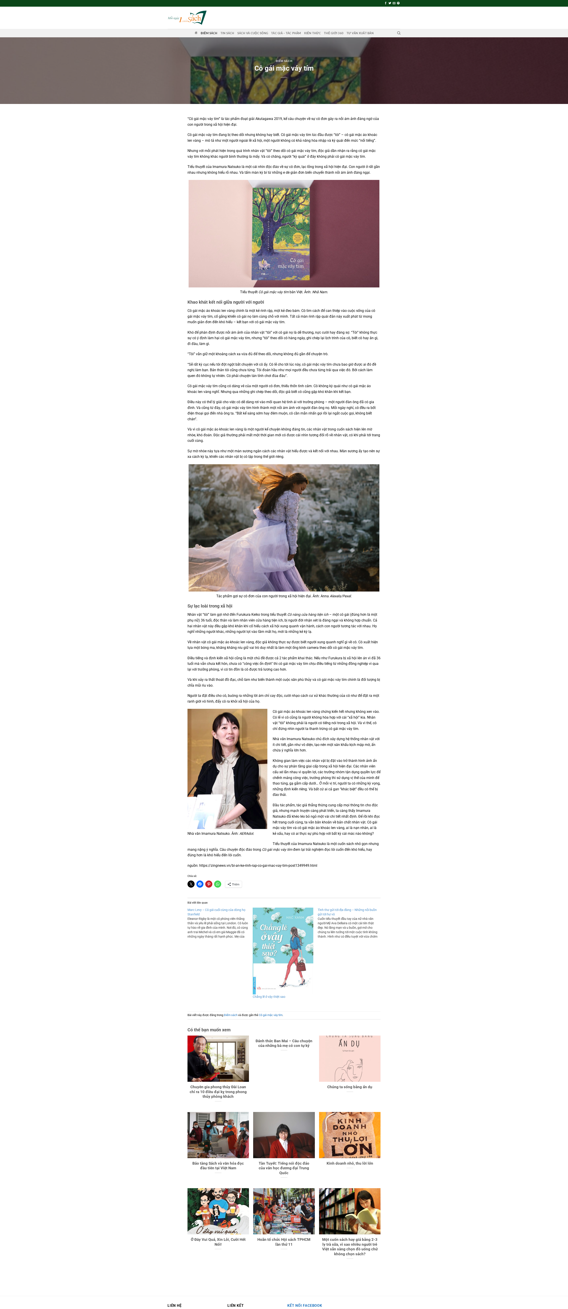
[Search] (398, 33)
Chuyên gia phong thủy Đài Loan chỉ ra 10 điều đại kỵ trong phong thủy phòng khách (218, 1092)
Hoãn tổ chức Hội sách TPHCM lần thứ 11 (283, 1242)
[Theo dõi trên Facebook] (385, 3)
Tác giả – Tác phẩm (286, 33)
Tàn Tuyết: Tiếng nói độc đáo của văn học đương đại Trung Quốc (284, 1168)
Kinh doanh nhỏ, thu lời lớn (350, 1163)
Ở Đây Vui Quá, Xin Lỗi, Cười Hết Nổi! (218, 1242)
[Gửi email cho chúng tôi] (394, 3)
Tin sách (227, 33)
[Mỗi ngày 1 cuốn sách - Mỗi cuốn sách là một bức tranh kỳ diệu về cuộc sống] (187, 18)
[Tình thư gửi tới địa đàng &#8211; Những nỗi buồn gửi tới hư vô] (350, 923)
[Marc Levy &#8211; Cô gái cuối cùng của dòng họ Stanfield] (220, 923)
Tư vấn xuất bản (360, 33)
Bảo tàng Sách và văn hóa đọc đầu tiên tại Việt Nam (218, 1165)
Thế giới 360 (333, 33)
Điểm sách (209, 33)
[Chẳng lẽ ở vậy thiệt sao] (283, 951)
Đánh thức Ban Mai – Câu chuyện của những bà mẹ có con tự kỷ (284, 1043)
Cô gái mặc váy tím (270, 1015)
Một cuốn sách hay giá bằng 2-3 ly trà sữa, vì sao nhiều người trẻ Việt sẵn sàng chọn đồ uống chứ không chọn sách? (350, 1246)
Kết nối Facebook (304, 1305)
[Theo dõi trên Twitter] (390, 3)
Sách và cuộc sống (252, 33)
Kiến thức (312, 33)
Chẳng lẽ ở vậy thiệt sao (269, 996)
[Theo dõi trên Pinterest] (398, 3)
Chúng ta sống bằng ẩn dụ (349, 1087)
